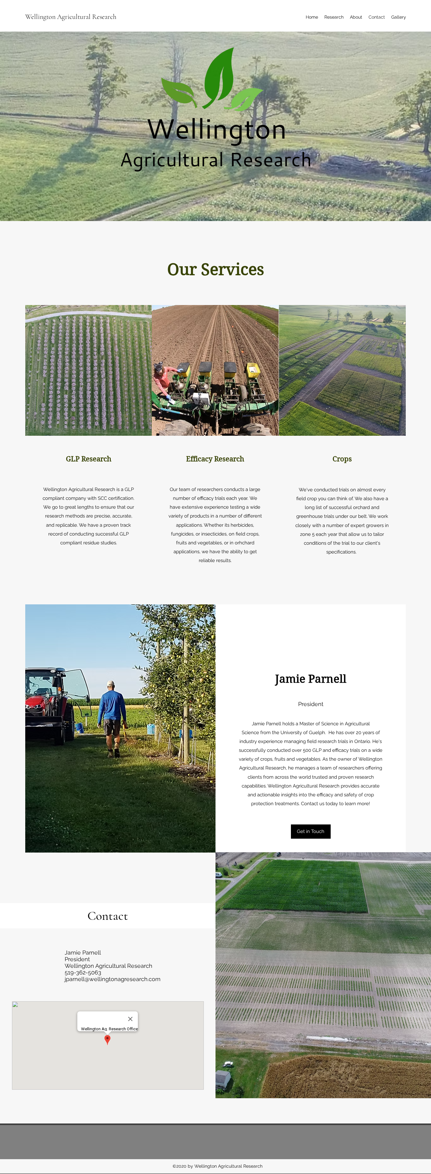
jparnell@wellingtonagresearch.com (113, 979)
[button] (311, 831)
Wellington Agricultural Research (70, 17)
